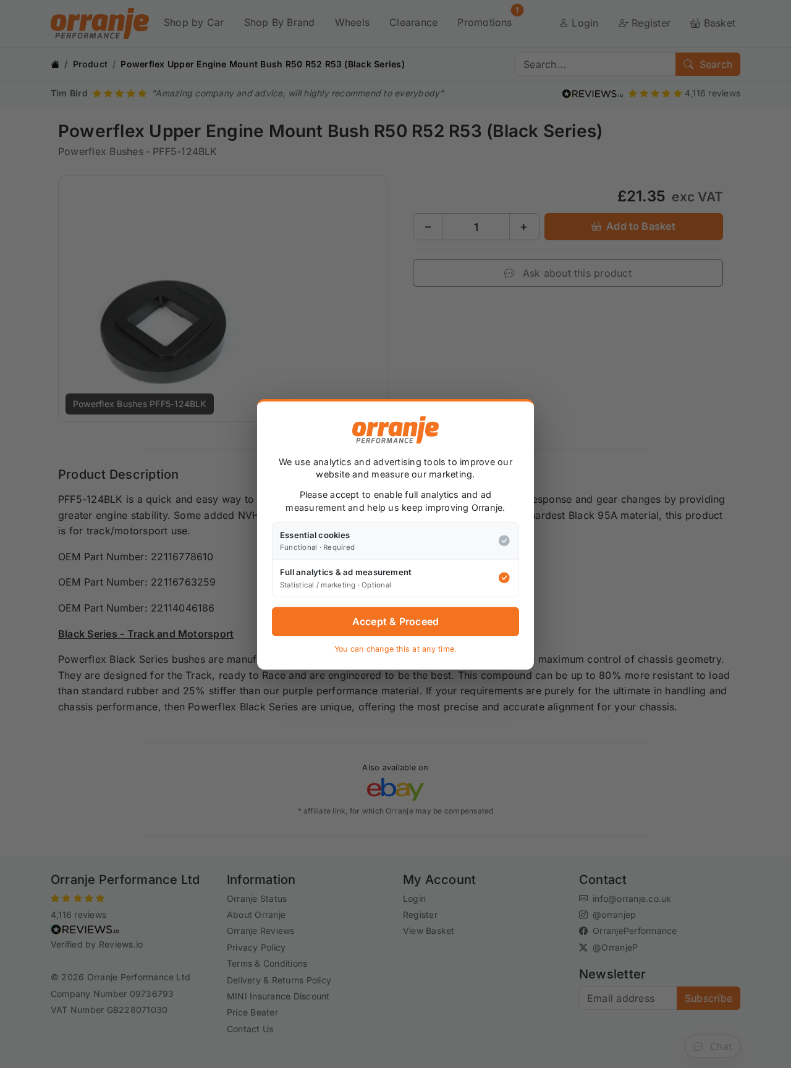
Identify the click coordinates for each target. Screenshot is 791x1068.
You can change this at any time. (395, 649)
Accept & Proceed (395, 621)
